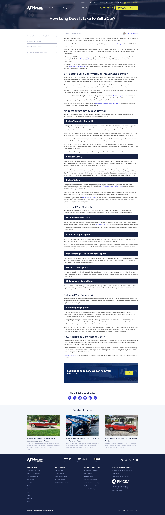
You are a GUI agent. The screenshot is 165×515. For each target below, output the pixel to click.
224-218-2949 (116, 473)
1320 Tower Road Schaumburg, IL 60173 (123, 470)
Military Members (60, 479)
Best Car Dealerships (61, 476)
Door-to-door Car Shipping (91, 470)
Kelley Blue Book (100, 224)
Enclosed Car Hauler (89, 476)
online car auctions (85, 59)
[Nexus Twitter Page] (130, 460)
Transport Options (69, 8)
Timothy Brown (132, 33)
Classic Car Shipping (89, 489)
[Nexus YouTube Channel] (133, 460)
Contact (118, 2)
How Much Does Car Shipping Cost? (37, 52)
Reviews (82, 2)
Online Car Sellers (60, 473)
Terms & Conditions (123, 510)
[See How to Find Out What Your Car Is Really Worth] (121, 425)
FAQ (89, 2)
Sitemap (29, 498)
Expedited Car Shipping (90, 479)
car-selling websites (89, 198)
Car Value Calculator (32, 476)
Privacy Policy (134, 510)
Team (28, 492)
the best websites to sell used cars (111, 187)
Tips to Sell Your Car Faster (34, 41)
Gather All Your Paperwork (34, 46)
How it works (53, 8)
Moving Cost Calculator (106, 2)
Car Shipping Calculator (33, 470)
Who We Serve (86, 8)
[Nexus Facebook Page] (122, 460)
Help (28, 501)
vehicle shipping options (77, 66)
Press (28, 495)
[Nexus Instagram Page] (126, 460)
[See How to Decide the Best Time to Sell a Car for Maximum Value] (82, 425)
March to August (117, 96)
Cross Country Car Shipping (91, 482)
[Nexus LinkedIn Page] (137, 460)
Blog (95, 2)
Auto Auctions (59, 470)
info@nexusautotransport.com (120, 476)
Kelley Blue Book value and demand (106, 103)
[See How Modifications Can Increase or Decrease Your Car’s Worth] (43, 425)
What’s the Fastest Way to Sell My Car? (38, 36)
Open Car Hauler (88, 473)
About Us (74, 2)
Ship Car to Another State (91, 486)
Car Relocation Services (62, 482)
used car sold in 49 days (114, 44)
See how (129, 373)
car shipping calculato (72, 355)
